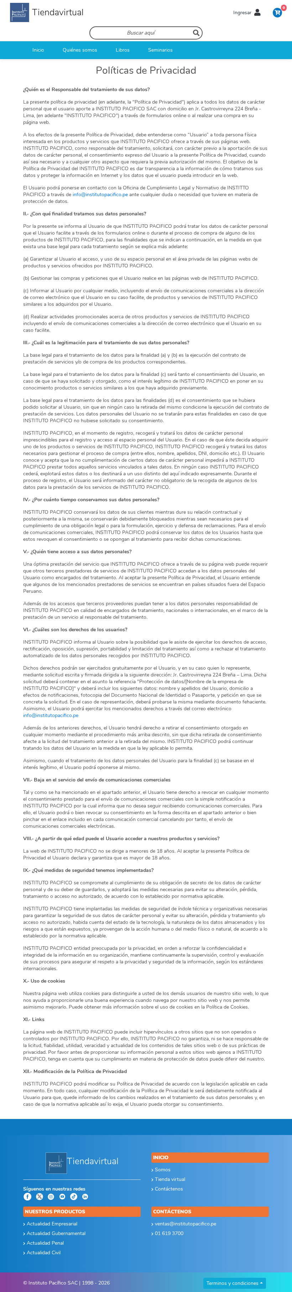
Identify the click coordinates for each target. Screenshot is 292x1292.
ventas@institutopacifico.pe (184, 1223)
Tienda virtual (169, 1179)
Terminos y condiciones (233, 1283)
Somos (162, 1169)
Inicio (38, 50)
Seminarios (160, 50)
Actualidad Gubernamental (55, 1233)
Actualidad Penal (44, 1243)
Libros (123, 50)
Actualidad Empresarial (51, 1223)
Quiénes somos (80, 50)
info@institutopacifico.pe (100, 194)
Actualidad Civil (43, 1252)
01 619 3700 (168, 1233)
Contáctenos (168, 1189)
